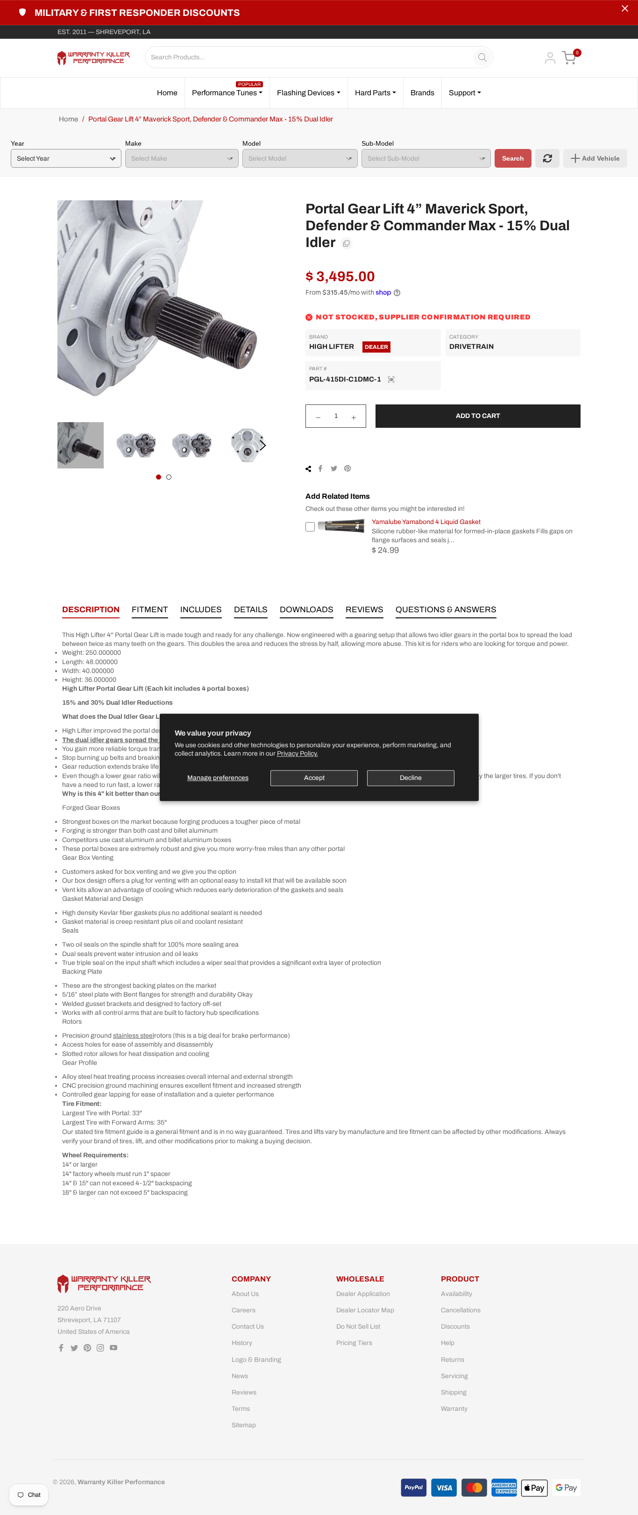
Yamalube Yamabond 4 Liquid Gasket (426, 521)
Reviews (244, 1392)
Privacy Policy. (297, 754)
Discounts (455, 1326)
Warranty (454, 1408)
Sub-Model (378, 143)
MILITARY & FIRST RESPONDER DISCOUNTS (137, 12)
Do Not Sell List (358, 1326)
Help (447, 1342)
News (240, 1376)
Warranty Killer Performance (121, 1482)
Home (68, 119)
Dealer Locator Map (365, 1310)
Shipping (454, 1392)
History (242, 1342)
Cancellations (461, 1310)
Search (513, 158)
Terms (241, 1408)
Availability (456, 1293)
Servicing (454, 1376)
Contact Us (248, 1326)
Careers (243, 1310)
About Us (245, 1293)
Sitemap (244, 1425)
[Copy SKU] (391, 380)
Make (133, 143)
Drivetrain (471, 346)
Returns (452, 1359)
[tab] (91, 611)
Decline (411, 777)
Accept (314, 777)
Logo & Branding (256, 1359)
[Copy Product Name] (346, 243)
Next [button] (263, 445)
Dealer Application (363, 1293)
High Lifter (331, 346)
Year (17, 143)
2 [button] (168, 477)
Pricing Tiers (354, 1342)
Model (251, 143)
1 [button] (158, 477)
